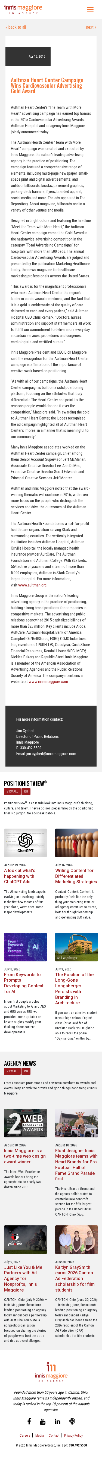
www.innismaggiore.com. (49, 681)
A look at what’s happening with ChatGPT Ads (19, 876)
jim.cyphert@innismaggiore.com (51, 754)
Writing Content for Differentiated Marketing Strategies (76, 876)
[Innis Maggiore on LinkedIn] (57, 1422)
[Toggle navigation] (90, 9)
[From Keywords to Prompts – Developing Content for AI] (25, 947)
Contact (54, 1435)
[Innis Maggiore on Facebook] (29, 1422)
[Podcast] (72, 1422)
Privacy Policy (73, 1435)
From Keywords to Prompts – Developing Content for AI (24, 983)
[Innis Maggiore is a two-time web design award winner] (25, 1123)
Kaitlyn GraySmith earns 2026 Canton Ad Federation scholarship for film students (75, 1279)
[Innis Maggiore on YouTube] (43, 1422)
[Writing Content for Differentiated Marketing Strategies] (76, 843)
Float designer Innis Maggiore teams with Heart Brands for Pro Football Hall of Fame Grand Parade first (76, 1165)
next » (91, 27)
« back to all (15, 27)
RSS (26, 791)
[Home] (23, 9)
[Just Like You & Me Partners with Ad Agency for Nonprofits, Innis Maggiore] (25, 1239)
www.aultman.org (32, 585)
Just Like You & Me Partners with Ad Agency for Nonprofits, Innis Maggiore (23, 1279)
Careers (25, 1435)
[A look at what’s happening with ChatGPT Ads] (25, 843)
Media (39, 1435)
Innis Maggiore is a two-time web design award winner (25, 1156)
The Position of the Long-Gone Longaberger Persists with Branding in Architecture (74, 989)
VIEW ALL (12, 791)
